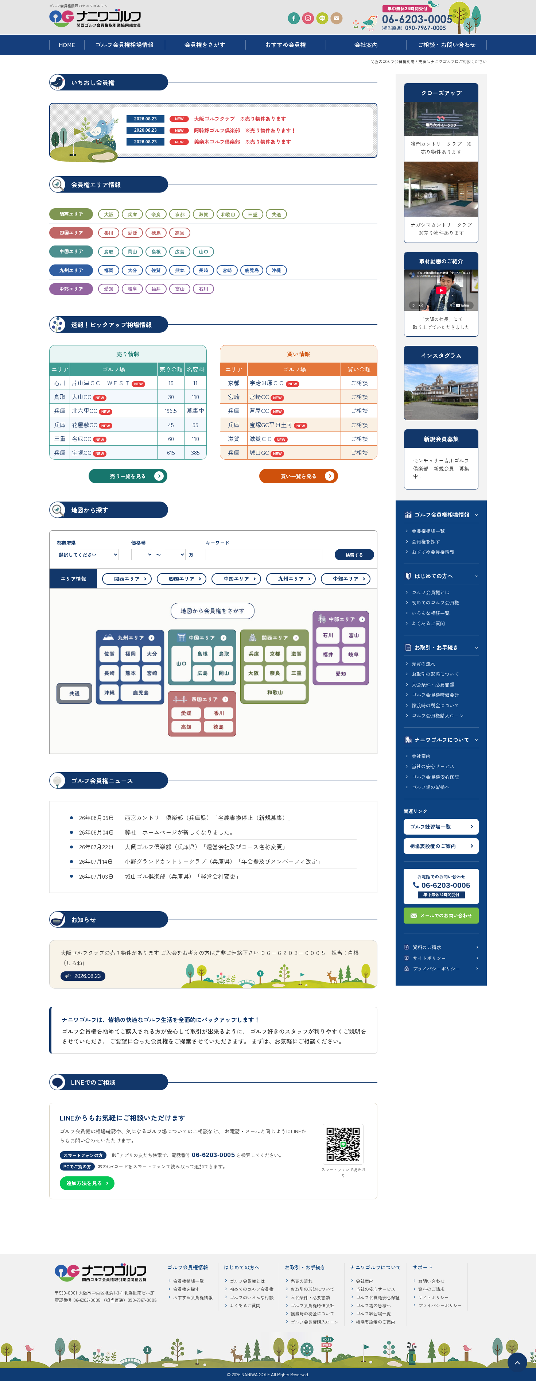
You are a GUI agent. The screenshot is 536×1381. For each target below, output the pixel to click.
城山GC (259, 452)
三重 (252, 214)
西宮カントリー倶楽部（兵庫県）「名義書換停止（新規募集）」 (209, 817)
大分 (132, 270)
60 (171, 438)
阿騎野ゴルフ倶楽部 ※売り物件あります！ (245, 130)
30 (171, 396)
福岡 (108, 270)
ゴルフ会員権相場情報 (124, 44)
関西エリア (71, 213)
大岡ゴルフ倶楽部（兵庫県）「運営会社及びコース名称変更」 (206, 846)
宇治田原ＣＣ (266, 382)
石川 (203, 288)
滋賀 (203, 214)
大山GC (82, 396)
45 (171, 424)
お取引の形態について (435, 673)
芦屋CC (259, 410)
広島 (180, 251)
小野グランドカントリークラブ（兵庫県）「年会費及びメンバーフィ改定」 (224, 861)
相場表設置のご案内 (433, 846)
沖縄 (276, 270)
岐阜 (132, 288)
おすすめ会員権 (285, 44)
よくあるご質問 (428, 623)
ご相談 (359, 382)
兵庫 (132, 214)
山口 (203, 251)
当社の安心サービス (433, 766)
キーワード (217, 542)
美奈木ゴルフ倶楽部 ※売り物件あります (242, 141)
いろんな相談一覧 (431, 613)
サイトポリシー (429, 958)
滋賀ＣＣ (261, 438)
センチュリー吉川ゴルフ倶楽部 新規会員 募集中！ (441, 468)
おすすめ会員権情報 (433, 551)
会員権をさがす (205, 44)
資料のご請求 (427, 947)
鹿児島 (252, 270)
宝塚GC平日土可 (270, 424)
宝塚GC (82, 452)
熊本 (180, 270)
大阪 (108, 214)
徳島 (156, 232)
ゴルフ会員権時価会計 (435, 694)
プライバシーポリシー (436, 968)
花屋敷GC (84, 424)
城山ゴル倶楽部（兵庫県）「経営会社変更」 (183, 876)
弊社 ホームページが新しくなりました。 (180, 832)
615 (171, 452)
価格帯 (162, 548)
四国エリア (71, 232)
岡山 (132, 251)
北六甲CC (84, 410)
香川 (108, 232)
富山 (180, 288)
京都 (180, 214)
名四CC (82, 438)
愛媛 (132, 232)
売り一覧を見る (128, 476)
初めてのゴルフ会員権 (435, 602)
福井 (156, 288)
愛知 (108, 288)
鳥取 (108, 251)
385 (195, 452)
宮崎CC (259, 396)
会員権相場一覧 (428, 530)
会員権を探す (426, 541)
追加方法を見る (84, 1183)
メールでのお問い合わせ (446, 915)
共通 (276, 214)
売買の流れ (423, 663)
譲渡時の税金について (435, 705)
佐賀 (156, 270)
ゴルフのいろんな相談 (251, 1297)
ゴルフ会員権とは (431, 592)
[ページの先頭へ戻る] (517, 1362)
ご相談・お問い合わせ (446, 44)
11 (195, 382)
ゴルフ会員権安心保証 (435, 776)
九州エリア (71, 270)
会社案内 (366, 44)
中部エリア (71, 288)
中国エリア (71, 251)
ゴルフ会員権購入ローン (438, 715)
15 (171, 382)
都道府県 (66, 542)
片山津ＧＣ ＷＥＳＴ (101, 382)
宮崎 (227, 270)
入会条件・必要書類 (433, 684)
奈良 (156, 214)
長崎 (203, 270)
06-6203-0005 (446, 885)
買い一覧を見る (298, 476)
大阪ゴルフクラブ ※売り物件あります (240, 118)
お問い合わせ (431, 1281)
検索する (354, 555)
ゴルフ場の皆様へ (431, 787)
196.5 (171, 410)
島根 (156, 251)
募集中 (195, 410)
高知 (180, 232)
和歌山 (228, 214)
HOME (67, 44)
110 (195, 396)
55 (195, 424)
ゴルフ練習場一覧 (430, 826)
